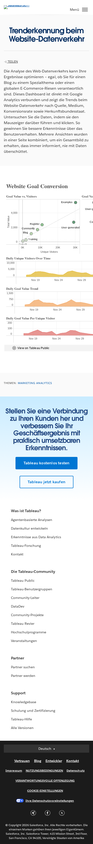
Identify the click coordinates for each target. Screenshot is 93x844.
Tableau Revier (22, 623)
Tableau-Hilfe (21, 719)
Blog (37, 761)
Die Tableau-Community (33, 571)
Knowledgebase (23, 702)
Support (18, 693)
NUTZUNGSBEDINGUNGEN (44, 770)
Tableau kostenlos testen (47, 463)
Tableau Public (23, 580)
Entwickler (54, 761)
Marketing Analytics (35, 383)
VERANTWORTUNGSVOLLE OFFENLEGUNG (45, 780)
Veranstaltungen (24, 641)
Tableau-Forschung (26, 545)
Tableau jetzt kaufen (46, 481)
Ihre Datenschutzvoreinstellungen (50, 801)
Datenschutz (75, 770)
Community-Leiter (25, 598)
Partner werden (23, 676)
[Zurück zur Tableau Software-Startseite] (20, 5)
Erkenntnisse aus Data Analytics (36, 537)
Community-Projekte (27, 615)
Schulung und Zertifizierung (33, 710)
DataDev (17, 606)
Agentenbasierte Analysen (31, 520)
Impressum (13, 770)
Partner (17, 658)
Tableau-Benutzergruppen (31, 589)
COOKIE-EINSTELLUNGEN (45, 791)
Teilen (12, 62)
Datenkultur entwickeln (29, 528)
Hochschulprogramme (28, 632)
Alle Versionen (22, 728)
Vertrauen (22, 761)
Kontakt (17, 554)
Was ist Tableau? (26, 510)
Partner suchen (23, 667)
